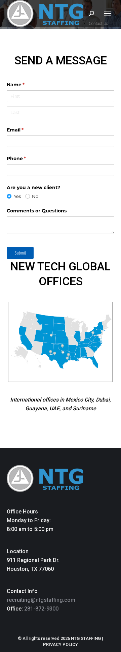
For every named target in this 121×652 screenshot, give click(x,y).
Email (26, 130)
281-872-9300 (41, 608)
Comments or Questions (37, 211)
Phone (27, 158)
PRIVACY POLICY (60, 644)
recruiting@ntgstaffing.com (41, 600)
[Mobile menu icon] (107, 13)
